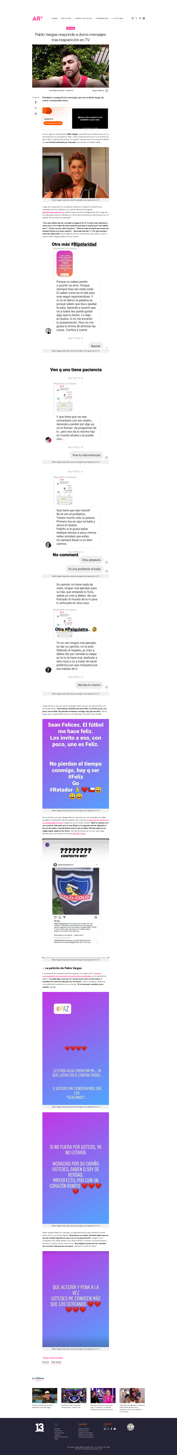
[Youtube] (115, 1429)
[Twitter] (136, 19)
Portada (57, 1429)
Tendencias (102, 18)
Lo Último (118, 18)
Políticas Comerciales (85, 1433)
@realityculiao (79, 833)
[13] (144, 19)
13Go (56, 1439)
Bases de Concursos (61, 1437)
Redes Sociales (83, 18)
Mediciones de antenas (86, 1435)
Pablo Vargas (56, 1362)
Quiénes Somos (83, 1429)
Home (55, 18)
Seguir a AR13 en (98, 91)
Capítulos (57, 1435)
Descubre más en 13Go (53, 123)
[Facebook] (140, 19)
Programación (59, 1433)
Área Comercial (83, 1431)
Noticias (66, 18)
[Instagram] (133, 19)
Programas (58, 1431)
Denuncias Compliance (86, 1437)
